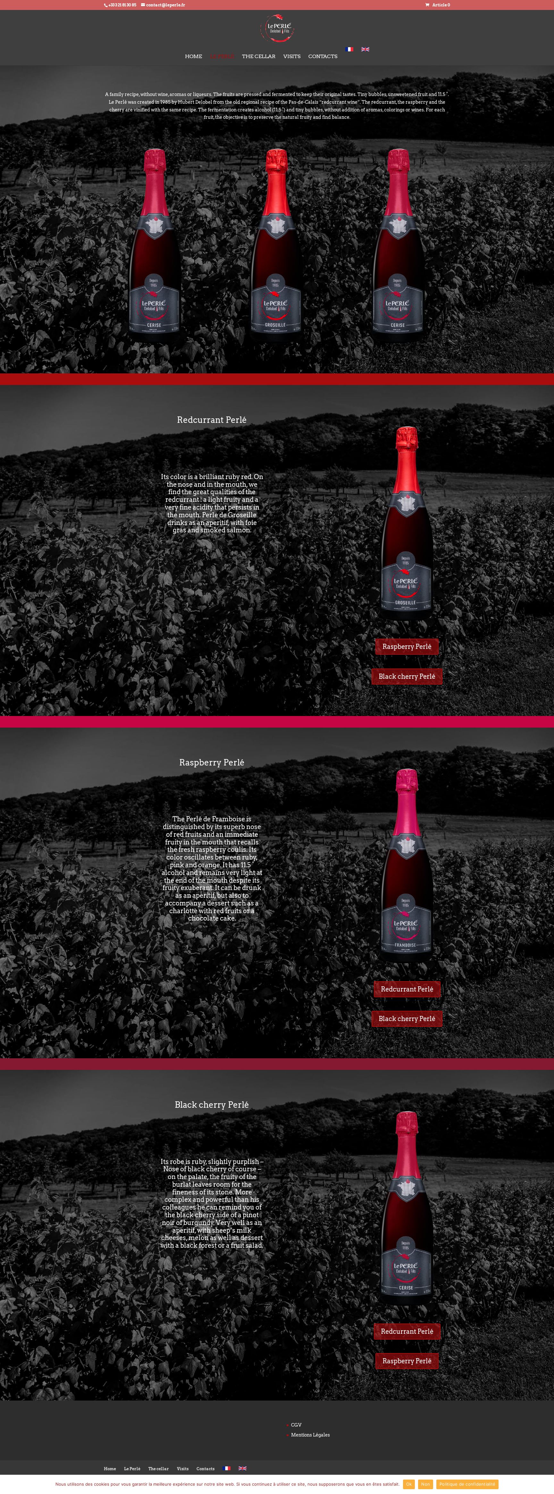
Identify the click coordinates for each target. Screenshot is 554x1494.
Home (193, 56)
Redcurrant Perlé (407, 989)
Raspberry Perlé (407, 647)
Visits (291, 56)
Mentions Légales (310, 1434)
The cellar (258, 56)
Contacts (322, 56)
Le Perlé (222, 56)
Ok (409, 1484)
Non (425, 1484)
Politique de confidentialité (467, 1484)
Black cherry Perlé (407, 676)
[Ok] (546, 1484)
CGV (296, 1425)
